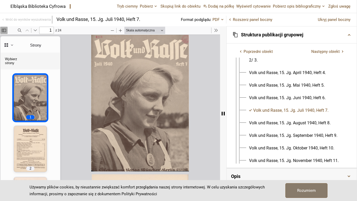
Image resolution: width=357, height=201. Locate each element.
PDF (216, 19)
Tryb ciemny (127, 6)
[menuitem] (287, 73)
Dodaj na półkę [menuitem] (221, 6)
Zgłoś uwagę (339, 6)
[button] (292, 34)
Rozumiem (306, 190)
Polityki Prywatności (139, 194)
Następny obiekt (325, 51)
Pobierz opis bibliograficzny (297, 6)
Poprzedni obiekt (258, 51)
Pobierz (146, 6)
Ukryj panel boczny (334, 19)
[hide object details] (223, 113)
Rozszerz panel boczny (252, 19)
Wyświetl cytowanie (253, 6)
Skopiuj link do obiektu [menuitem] (180, 6)
